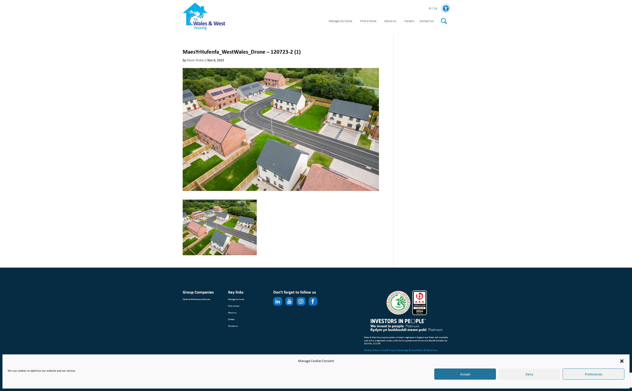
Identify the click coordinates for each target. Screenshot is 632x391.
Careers (409, 21)
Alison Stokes (195, 60)
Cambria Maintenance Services (196, 299)
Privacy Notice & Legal (398, 350)
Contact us (427, 21)
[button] (621, 361)
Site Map (368, 350)
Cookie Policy (417, 350)
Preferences (593, 374)
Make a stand (431, 350)
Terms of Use (380, 350)
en (430, 8)
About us (390, 21)
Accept (465, 374)
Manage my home (340, 21)
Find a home (368, 21)
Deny (529, 374)
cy (435, 8)
